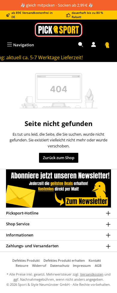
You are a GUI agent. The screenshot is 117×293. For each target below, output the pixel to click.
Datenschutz (59, 265)
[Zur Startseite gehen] (58, 30)
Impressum (82, 265)
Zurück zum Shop (58, 157)
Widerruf (39, 265)
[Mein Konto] (93, 45)
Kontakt (94, 260)
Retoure (22, 265)
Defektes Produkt (26, 260)
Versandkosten (92, 274)
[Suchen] (80, 45)
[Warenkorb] (107, 45)
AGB (98, 265)
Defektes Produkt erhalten (64, 260)
